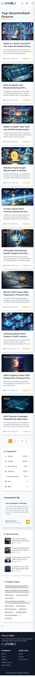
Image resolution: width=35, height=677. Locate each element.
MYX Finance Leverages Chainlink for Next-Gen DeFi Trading (16, 419)
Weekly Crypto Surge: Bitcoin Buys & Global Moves (15, 170)
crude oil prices (9, 598)
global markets (9, 595)
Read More (26, 58)
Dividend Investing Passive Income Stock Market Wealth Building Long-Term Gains (16, 586)
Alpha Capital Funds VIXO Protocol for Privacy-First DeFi (17, 378)
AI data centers (9, 606)
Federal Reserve (21, 606)
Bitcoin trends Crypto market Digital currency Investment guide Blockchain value (17, 602)
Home (20, 654)
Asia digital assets (21, 612)
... (20, 615)
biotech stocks (9, 612)
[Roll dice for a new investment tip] (28, 522)
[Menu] (31, 3)
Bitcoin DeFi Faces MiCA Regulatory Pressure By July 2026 (16, 295)
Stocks (4, 654)
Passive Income (6, 662)
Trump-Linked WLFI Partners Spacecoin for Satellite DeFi (15, 211)
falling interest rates (10, 609)
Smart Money (6, 665)
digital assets (22, 609)
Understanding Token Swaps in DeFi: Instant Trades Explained (15, 336)
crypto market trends (22, 595)
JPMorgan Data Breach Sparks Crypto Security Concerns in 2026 (15, 253)
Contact (21, 657)
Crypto (4, 657)
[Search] (22, 3)
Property (4, 659)
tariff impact (8, 618)
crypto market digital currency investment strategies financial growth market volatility (17, 591)
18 (22, 441)
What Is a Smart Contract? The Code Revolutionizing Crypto (17, 46)
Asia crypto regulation (11, 615)
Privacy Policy (23, 659)
